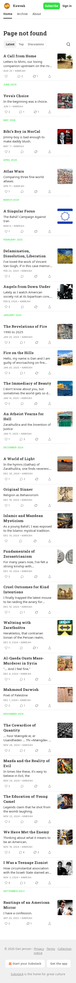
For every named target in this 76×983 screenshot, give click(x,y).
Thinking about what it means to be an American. (26, 839)
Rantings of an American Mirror (26, 905)
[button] (8, 14)
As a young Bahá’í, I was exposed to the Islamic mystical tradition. (27, 528)
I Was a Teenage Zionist (25, 862)
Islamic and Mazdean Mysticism (23, 518)
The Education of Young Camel (25, 799)
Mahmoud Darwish (21, 689)
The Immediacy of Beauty (27, 383)
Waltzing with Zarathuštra (17, 625)
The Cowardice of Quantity (19, 728)
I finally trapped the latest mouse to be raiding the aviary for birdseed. (27, 599)
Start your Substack (26, 964)
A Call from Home (19, 56)
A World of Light (19, 458)
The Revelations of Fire (25, 326)
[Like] (6, 76)
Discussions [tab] (36, 44)
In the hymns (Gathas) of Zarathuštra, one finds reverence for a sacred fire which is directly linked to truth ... (27, 466)
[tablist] (24, 44)
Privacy (39, 949)
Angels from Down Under (26, 286)
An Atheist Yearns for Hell (23, 416)
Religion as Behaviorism (20, 495)
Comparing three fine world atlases (23, 179)
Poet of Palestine (15, 695)
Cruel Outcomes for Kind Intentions (26, 589)
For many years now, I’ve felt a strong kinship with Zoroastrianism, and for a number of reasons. (25, 564)
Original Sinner (18, 489)
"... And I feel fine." (16, 669)
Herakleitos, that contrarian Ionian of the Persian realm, (23, 635)
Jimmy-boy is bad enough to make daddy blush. (24, 139)
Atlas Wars (13, 171)
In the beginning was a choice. (25, 101)
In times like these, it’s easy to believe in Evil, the (25, 773)
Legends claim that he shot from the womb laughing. (26, 809)
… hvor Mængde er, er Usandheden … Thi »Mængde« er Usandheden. (27, 738)
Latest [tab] (10, 44)
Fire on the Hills (18, 352)
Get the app (58, 964)
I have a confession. (17, 913)
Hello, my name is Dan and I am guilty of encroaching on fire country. (26, 360)
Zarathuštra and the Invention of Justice (27, 426)
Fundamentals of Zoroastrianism (19, 554)
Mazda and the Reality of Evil (26, 763)
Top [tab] (21, 44)
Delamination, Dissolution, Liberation (24, 253)
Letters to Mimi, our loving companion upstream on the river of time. (27, 63)
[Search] (68, 44)
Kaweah (20, 70)
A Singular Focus (19, 211)
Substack (17, 974)
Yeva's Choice (16, 95)
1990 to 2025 (13, 332)
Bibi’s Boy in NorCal (21, 131)
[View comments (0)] (22, 151)
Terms (50, 949)
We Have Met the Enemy (26, 832)
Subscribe (51, 6)
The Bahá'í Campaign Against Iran (24, 219)
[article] (38, 66)
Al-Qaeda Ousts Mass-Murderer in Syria (23, 661)
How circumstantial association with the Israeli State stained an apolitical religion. (26, 870)
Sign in (67, 6)
